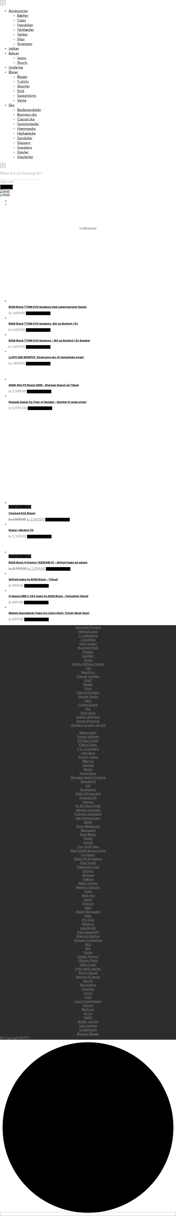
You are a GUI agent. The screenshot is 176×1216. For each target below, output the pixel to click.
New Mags (88, 834)
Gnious (88, 802)
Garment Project (88, 627)
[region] (88, 260)
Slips (21, 39)
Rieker (88, 684)
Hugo (88, 660)
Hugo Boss (88, 773)
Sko (11, 105)
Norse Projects (88, 721)
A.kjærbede (88, 1029)
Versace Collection (88, 940)
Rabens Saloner (88, 887)
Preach (88, 652)
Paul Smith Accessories (88, 850)
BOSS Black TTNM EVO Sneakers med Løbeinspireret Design (48, 306)
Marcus (88, 761)
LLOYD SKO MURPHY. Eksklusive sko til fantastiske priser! (46, 357)
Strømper (24, 44)
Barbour (88, 1009)
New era (88, 895)
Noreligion (88, 789)
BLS (88, 944)
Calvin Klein (88, 745)
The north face (88, 846)
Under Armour (88, 956)
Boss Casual (88, 972)
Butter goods (88, 1021)
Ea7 (88, 785)
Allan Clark (88, 964)
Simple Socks (88, 696)
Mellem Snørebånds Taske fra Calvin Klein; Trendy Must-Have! (49, 613)
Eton (88, 688)
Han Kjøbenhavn (88, 818)
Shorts (22, 63)
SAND (88, 1017)
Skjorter (23, 86)
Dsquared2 (88, 797)
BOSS (88, 822)
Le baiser (88, 854)
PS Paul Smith (88, 740)
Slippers (23, 143)
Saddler (88, 656)
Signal (88, 842)
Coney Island (88, 704)
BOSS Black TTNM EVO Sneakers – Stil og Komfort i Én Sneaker (49, 340)
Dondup (88, 989)
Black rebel (88, 732)
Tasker (22, 34)
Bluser (13, 72)
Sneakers (24, 148)
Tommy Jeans (88, 757)
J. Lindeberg (88, 635)
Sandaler (24, 138)
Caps (21, 20)
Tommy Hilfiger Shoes (88, 664)
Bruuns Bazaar (88, 1034)
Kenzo (88, 769)
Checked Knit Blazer (22, 513)
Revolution (88, 985)
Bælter (22, 16)
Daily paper (88, 643)
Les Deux (88, 753)
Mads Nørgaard (88, 911)
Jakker (14, 49)
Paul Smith (88, 863)
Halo (88, 907)
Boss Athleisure (88, 826)
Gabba (88, 879)
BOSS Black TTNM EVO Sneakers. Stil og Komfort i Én (43, 323)
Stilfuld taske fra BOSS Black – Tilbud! (33, 579)
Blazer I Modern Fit (21, 530)
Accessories (18, 11)
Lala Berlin (88, 928)
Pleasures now (88, 867)
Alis (88, 948)
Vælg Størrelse (38, 313)
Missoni (88, 924)
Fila (88, 668)
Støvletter (25, 157)
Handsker (25, 25)
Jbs (88, 709)
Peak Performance (88, 859)
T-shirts (23, 82)
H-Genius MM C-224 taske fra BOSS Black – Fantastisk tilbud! (48, 596)
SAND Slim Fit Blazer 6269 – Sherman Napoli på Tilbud (44, 385)
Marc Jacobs (88, 883)
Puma (88, 952)
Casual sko (26, 119)
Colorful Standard (88, 814)
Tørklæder (25, 30)
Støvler (23, 152)
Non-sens (88, 713)
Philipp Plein (88, 960)
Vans (88, 700)
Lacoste (88, 765)
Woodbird (88, 781)
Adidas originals (88, 810)
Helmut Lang (88, 631)
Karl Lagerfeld (88, 932)
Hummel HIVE (88, 647)
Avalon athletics (88, 717)
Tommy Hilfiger (88, 736)
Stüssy (88, 1005)
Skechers (88, 672)
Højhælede (26, 133)
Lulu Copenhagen (88, 1001)
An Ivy (88, 1013)
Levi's (88, 993)
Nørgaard (88, 830)
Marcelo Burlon (88, 936)
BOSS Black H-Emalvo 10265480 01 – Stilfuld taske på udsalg (48, 562)
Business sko (27, 115)
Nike (88, 915)
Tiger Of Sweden (88, 793)
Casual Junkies (88, 676)
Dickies (88, 871)
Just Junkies (88, 1025)
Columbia (88, 639)
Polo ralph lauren (88, 968)
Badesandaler (29, 110)
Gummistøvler (28, 124)
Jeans (21, 58)
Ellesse (88, 903)
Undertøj (16, 67)
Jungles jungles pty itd (88, 725)
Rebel (88, 838)
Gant (88, 891)
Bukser (14, 53)
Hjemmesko (26, 129)
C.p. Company (88, 749)
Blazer (22, 77)
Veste (21, 100)
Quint (88, 899)
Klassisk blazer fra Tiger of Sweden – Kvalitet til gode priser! (48, 402)
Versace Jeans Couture (88, 777)
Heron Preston (88, 692)
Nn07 (88, 680)
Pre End (88, 920)
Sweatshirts (26, 96)
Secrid (88, 981)
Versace (88, 875)
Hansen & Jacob (88, 977)
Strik (20, 91)
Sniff (88, 997)
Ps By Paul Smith (88, 806)
